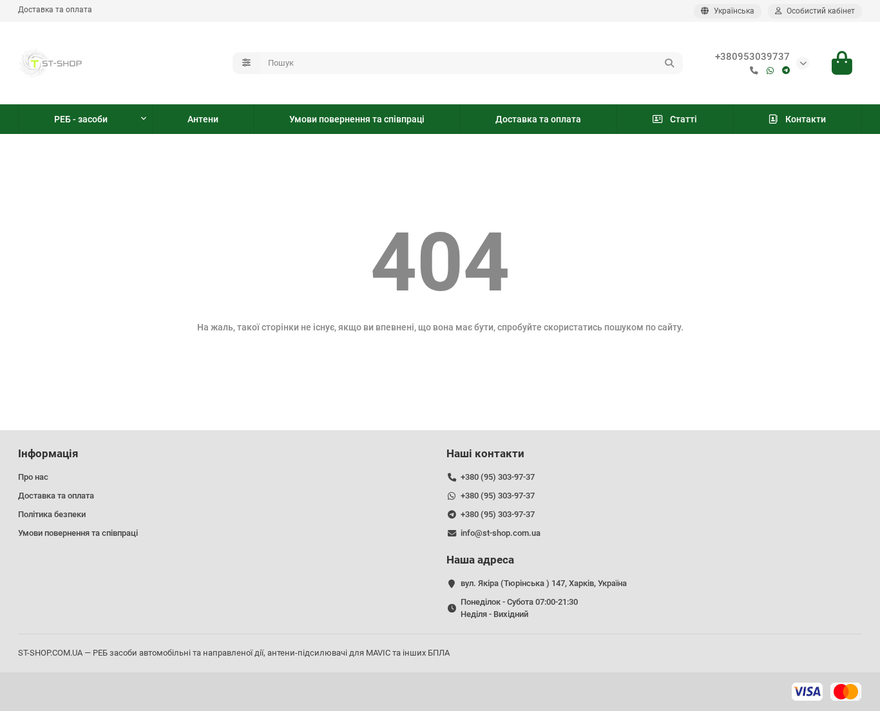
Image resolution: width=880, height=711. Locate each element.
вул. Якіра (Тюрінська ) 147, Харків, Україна (544, 583)
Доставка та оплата (55, 9)
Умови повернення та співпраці (357, 119)
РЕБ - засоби (81, 119)
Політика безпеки (52, 514)
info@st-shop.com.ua (500, 533)
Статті (683, 119)
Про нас (33, 477)
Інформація (48, 453)
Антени (202, 119)
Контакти (805, 119)
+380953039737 (752, 56)
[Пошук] (669, 63)
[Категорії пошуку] (246, 63)
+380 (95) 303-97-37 (498, 477)
